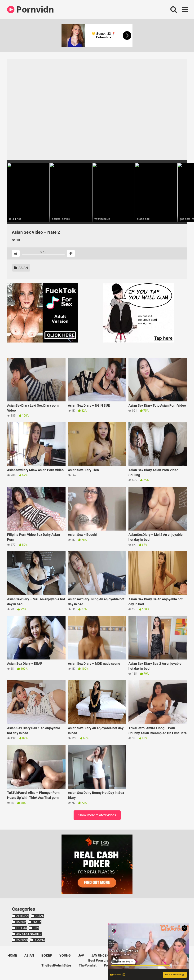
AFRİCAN (22, 916)
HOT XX (21, 928)
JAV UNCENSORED (29, 934)
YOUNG (40, 939)
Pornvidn (34, 9)
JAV (36, 928)
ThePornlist (88, 965)
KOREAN (22, 939)
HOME (12, 955)
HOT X (37, 921)
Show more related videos (97, 815)
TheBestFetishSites (56, 965)
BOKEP (21, 921)
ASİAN (23, 268)
